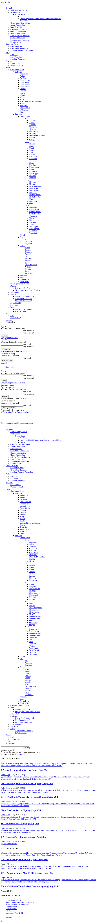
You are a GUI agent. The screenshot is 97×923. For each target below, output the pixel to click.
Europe (22, 246)
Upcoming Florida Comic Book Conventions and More (40, 19)
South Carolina (35, 212)
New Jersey (33, 188)
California (23, 17)
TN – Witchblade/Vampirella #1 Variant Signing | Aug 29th (29, 797)
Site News (14, 305)
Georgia (32, 140)
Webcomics (24, 110)
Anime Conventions (17, 25)
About (8, 313)
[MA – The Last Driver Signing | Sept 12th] (48, 806)
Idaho (31, 146)
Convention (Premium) (19, 48)
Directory (14, 286)
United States (20, 14)
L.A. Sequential (21, 311)
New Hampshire (35, 186)
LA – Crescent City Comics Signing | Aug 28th (23, 837)
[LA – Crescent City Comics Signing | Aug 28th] (48, 832)
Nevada (32, 184)
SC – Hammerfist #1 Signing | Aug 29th (20, 823)
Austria (27, 248)
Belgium (28, 250)
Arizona (32, 123)
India (26, 239)
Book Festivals (16, 27)
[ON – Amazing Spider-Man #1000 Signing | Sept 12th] (48, 779)
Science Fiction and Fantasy (30, 101)
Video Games (25, 108)
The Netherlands (31, 265)
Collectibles (24, 82)
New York (24, 21)
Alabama (32, 120)
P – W (27, 205)
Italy (26, 263)
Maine (31, 163)
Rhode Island (34, 210)
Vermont (32, 222)
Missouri (32, 176)
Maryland (33, 165)
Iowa (31, 152)
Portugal (28, 267)
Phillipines (28, 241)
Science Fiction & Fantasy (20, 36)
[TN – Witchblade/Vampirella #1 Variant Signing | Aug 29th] (48, 792)
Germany (28, 258)
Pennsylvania (34, 207)
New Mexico (34, 190)
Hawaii (32, 144)
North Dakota (34, 197)
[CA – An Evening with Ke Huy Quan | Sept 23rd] (48, 766)
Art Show (23, 78)
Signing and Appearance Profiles (27, 290)
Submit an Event (12, 44)
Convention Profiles (22, 288)
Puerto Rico (24, 280)
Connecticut (33, 131)
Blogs (12, 307)
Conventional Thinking (24, 309)
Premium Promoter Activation (21, 50)
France (27, 256)
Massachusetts (34, 167)
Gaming (23, 91)
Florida (32, 137)
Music (22, 99)
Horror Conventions (17, 34)
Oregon (32, 203)
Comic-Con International (24, 297)
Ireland (27, 260)
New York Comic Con (23, 299)
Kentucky (33, 157)
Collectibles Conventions (19, 29)
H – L (27, 142)
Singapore (28, 244)
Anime (22, 76)
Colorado (32, 129)
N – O (27, 180)
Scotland (28, 269)
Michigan (32, 169)
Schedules (9, 8)
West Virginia (34, 229)
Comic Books (25, 84)
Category (18, 72)
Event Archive (15, 42)
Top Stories (14, 292)
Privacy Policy (15, 318)
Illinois (31, 148)
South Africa (24, 282)
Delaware (33, 133)
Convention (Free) (17, 46)
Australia (23, 275)
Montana (32, 178)
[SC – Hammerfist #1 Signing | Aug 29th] (48, 819)
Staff (12, 316)
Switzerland (29, 273)
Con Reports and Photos (19, 284)
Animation (24, 74)
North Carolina (35, 195)
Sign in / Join (10, 367)
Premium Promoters (17, 59)
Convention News (17, 70)
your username (28, 330)
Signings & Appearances (19, 40)
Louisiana (33, 159)
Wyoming (33, 233)
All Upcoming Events (18, 10)
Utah (31, 220)
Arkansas (32, 125)
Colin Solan (5, 775)
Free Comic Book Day (23, 301)
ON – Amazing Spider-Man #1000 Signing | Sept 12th (27, 783)
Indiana (32, 150)
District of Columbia (37, 135)
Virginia (32, 224)
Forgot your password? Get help (13, 383)
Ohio (31, 199)
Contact (8, 320)
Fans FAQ (14, 55)
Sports (22, 104)
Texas (31, 218)
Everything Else (16, 303)
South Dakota (34, 214)
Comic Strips (25, 87)
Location (18, 114)
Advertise (9, 61)
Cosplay (23, 89)
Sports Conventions (17, 38)
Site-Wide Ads (15, 63)
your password (28, 333)
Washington (33, 227)
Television (24, 106)
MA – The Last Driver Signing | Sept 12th (21, 810)
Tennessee (33, 216)
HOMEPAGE (20, 754)
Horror (22, 93)
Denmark (28, 252)
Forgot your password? (9, 338)
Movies (22, 97)
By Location (15, 12)
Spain (27, 271)
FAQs (8, 53)
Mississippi (33, 174)
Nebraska (32, 182)
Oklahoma (33, 201)
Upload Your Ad (16, 65)
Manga (22, 95)
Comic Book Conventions (20, 23)
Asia (21, 237)
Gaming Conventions (18, 31)
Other (22, 112)
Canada (23, 235)
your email (27, 344)
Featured (13, 294)
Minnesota (33, 171)
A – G (27, 118)
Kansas (32, 154)
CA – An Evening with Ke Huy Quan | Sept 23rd (24, 770)
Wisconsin (33, 231)
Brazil (22, 277)
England (28, 254)
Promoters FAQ (16, 57)
